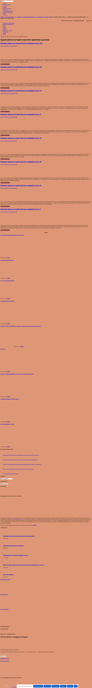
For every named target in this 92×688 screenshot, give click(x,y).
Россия (4, 28)
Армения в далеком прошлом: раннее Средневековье (18, 536)
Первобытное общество (8, 23)
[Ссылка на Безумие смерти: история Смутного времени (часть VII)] (10, 81)
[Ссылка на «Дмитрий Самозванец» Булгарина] (5, 543)
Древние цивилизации (8, 24)
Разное (4, 33)
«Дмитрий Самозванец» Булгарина (13, 545)
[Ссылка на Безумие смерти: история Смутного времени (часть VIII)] (10, 57)
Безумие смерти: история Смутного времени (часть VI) (21, 91)
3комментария (14, 164)
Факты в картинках (7, 8)
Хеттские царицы (8, 574)
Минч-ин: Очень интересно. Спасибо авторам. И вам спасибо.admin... (18, 469)
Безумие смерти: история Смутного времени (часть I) (21, 209)
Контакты (5, 14)
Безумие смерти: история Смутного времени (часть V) (21, 114)
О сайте (5, 6)
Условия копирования (8, 11)
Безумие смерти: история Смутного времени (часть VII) (21, 67)
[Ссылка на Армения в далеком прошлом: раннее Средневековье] (5, 533)
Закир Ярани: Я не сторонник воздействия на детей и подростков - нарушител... (21, 455)
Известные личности (7, 30)
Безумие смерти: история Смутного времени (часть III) (21, 162)
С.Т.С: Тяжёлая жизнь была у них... (10, 473)
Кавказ (4, 29)
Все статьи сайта (7, 4)
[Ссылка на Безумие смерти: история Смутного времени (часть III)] (10, 175)
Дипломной (47, 686)
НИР (76, 686)
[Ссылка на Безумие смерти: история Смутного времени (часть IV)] (10, 152)
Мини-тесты (6, 9)
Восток (4, 25)
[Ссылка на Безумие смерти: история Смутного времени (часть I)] (10, 223)
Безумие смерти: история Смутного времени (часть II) (21, 185)
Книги (4, 13)
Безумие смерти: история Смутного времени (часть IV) (21, 138)
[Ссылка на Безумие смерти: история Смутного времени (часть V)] (10, 128)
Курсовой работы (38, 686)
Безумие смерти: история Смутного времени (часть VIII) (21, 43)
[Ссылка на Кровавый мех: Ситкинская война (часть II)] (5, 552)
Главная (5, 3)
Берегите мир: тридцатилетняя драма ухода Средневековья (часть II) (23, 565)
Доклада (70, 686)
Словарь (5, 7)
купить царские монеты (17, 519)
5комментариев (14, 93)
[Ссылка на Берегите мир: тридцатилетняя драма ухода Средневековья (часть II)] (5, 562)
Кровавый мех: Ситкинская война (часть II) (15, 555)
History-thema (4, 46)
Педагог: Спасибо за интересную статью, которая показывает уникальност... (20, 459)
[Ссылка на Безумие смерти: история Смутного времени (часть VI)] (10, 104)
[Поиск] (1, 1)
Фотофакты (5, 31)
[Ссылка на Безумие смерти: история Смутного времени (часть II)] (10, 199)
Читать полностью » (5, 64)
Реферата (63, 686)
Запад (4, 26)
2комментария (14, 188)
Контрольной (56, 686)
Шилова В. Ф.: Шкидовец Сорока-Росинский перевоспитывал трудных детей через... (22, 464)
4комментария (14, 46)
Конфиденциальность (8, 12)
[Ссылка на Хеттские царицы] (5, 572)
